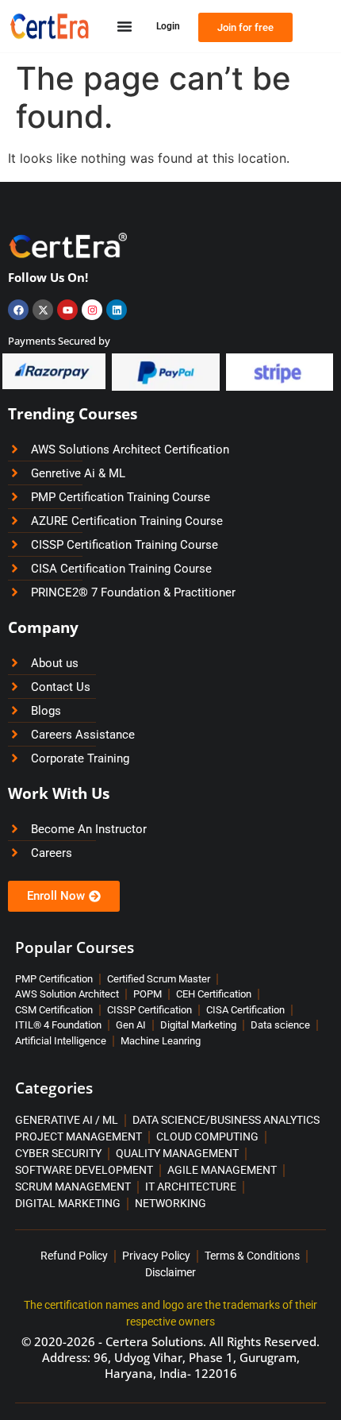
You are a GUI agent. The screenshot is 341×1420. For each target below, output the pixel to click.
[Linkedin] (116, 309)
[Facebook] (18, 309)
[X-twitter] (43, 309)
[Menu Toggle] (124, 26)
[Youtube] (67, 309)
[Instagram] (92, 309)
